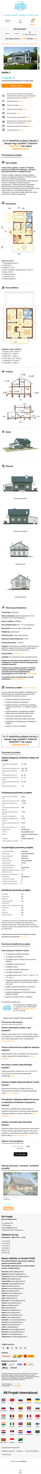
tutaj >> (12, 1076)
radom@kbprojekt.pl (13, 1312)
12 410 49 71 (6, 1246)
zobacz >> (22, 105)
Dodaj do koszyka (16, 86)
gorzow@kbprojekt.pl (18, 1281)
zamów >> (21, 101)
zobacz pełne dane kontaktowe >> (13, 1230)
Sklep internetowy (18, 1461)
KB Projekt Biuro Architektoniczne (11, 44)
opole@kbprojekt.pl (12, 1305)
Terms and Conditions (32, 1451)
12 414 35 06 (6, 1241)
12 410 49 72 (6, 1248)
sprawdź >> (31, 98)
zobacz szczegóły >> (18, 679)
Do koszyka (8, 1208)
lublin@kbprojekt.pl (12, 1296)
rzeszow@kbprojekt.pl (15, 1315)
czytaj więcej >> (32, 674)
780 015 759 (6, 1253)
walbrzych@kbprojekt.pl (17, 1329)
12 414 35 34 (6, 1243)
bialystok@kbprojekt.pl (16, 1272)
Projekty (24, 44)
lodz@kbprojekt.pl (11, 1298)
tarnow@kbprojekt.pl (13, 1325)
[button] (21, 130)
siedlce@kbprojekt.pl (14, 1317)
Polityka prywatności (8, 1451)
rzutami (17, 33)
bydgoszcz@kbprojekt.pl (17, 1274)
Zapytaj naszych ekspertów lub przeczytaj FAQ (17, 1018)
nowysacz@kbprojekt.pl (17, 1300)
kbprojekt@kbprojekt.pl (27, 1009)
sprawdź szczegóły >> (30, 688)
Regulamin (20, 1451)
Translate (17, 1386)
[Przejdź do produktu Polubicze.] (20, 1184)
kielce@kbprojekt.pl (12, 1291)
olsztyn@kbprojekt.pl (14, 1303)
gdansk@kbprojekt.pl (14, 1279)
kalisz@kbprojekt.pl (12, 1286)
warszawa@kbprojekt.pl (17, 1332)
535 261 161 (6, 1250)
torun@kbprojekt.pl (12, 1327)
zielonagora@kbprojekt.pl (18, 1337)
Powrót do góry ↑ (7, 1454)
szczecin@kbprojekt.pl (15, 1322)
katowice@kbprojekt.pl (15, 1288)
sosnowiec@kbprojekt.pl (17, 1320)
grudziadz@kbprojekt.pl (16, 1284)
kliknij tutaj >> (24, 937)
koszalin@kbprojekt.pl (15, 1293)
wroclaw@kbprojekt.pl (15, 1334)
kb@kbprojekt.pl (20, 148)
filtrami (7, 33)
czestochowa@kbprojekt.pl (20, 1276)
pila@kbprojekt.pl (10, 1308)
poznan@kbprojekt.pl (14, 1310)
